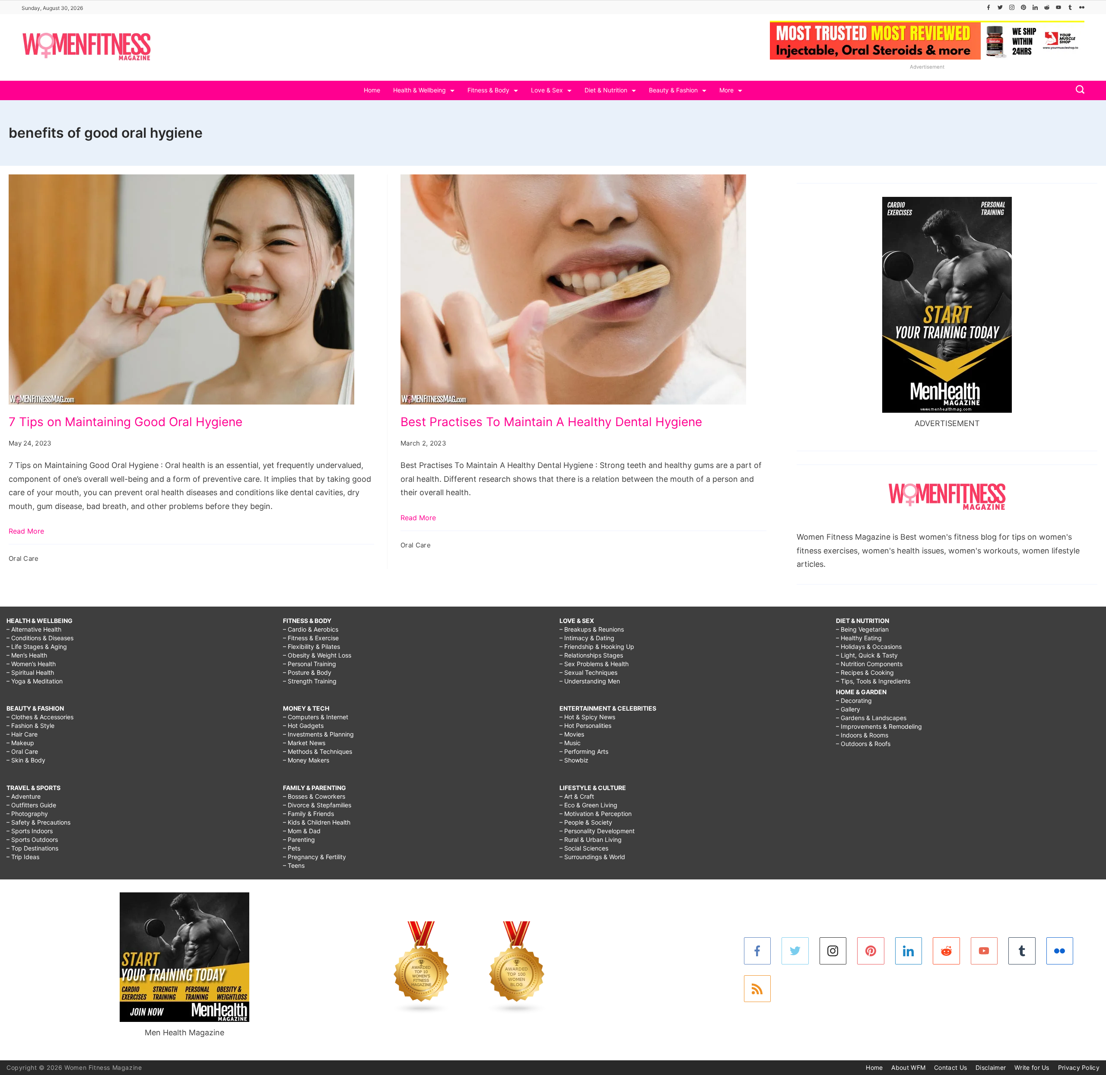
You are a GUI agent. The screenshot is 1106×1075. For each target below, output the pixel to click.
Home (372, 90)
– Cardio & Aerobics (310, 629)
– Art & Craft (576, 796)
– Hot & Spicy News (587, 717)
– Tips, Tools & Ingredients (873, 681)
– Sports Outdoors (32, 839)
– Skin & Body (25, 760)
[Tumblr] (1070, 7)
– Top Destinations (32, 848)
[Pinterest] (1023, 7)
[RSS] (757, 988)
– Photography (27, 813)
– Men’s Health (26, 655)
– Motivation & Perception (595, 813)
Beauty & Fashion (673, 90)
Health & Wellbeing (419, 90)
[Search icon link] (1077, 90)
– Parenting (299, 839)
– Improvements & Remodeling (879, 726)
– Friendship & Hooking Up (596, 646)
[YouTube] (1058, 7)
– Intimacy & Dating (586, 638)
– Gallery (848, 709)
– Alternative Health (33, 629)
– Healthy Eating (859, 638)
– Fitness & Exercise (311, 638)
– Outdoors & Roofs (863, 743)
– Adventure (23, 796)
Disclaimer (991, 1067)
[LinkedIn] (1035, 7)
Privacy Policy (1079, 1067)
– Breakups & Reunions (591, 629)
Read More (26, 531)
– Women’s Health (31, 663)
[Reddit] (1046, 7)
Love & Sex (547, 90)
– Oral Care (22, 751)
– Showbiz (573, 760)
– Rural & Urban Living (590, 839)
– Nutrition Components (869, 663)
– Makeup (20, 742)
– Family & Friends (308, 813)
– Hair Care (22, 734)
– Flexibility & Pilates (311, 646)
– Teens (294, 865)
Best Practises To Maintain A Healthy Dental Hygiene (551, 421)
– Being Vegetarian (862, 629)
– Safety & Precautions (38, 822)
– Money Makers (306, 760)
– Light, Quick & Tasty (867, 655)
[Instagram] (1011, 7)
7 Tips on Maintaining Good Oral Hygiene (125, 421)
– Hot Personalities (585, 725)
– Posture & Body (307, 672)
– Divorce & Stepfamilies (317, 805)
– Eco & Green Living (588, 805)
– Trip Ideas (22, 856)
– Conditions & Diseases (39, 638)
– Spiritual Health (30, 672)
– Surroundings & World (592, 856)
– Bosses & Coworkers (314, 796)
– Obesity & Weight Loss (317, 655)
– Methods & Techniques (317, 751)
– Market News (304, 742)
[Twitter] (1000, 7)
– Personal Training (309, 663)
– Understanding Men (589, 681)
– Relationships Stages (591, 655)
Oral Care (24, 558)
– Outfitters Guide (31, 805)
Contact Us (950, 1067)
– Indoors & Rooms (862, 735)
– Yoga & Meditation (34, 681)
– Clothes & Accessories (39, 717)
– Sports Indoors (29, 831)
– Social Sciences (583, 848)
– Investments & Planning (318, 734)
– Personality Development (597, 831)
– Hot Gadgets (303, 725)
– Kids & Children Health (316, 822)
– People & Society (585, 822)
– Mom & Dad (302, 831)
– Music (570, 742)
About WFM (908, 1067)
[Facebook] (988, 7)
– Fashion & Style (30, 725)
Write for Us (1031, 1067)
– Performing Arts (583, 751)
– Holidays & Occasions (869, 646)
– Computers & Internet (315, 717)
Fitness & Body (488, 90)
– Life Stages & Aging (36, 646)
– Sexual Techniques (588, 672)
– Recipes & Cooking (865, 672)
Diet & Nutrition (606, 90)
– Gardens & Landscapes (871, 717)
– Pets (291, 848)
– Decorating (854, 700)
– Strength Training (310, 681)
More (726, 90)
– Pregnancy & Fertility (314, 856)
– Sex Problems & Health (594, 663)
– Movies (571, 734)
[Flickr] (1081, 7)
